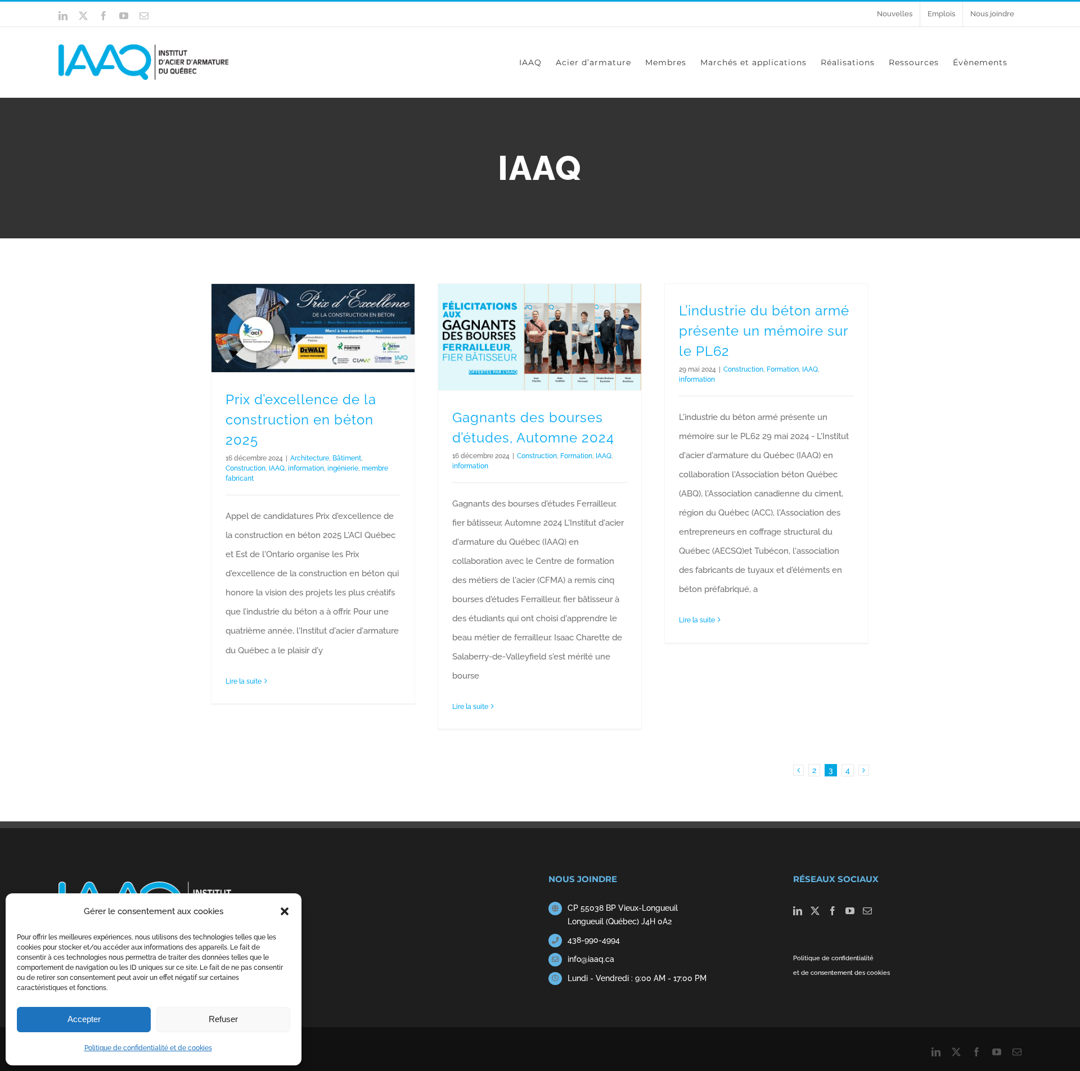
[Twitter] (815, 910)
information (306, 468)
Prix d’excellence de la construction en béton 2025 (301, 419)
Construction (246, 468)
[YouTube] (849, 910)
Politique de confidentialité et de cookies (148, 1048)
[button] (284, 911)
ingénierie (342, 468)
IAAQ (277, 468)
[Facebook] (832, 910)
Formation (576, 456)
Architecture (309, 458)
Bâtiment (346, 458)
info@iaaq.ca (591, 959)
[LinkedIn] (797, 910)
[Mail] (867, 910)
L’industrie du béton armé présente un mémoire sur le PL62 (764, 330)
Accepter (84, 1019)
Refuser (223, 1019)
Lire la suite (244, 681)
